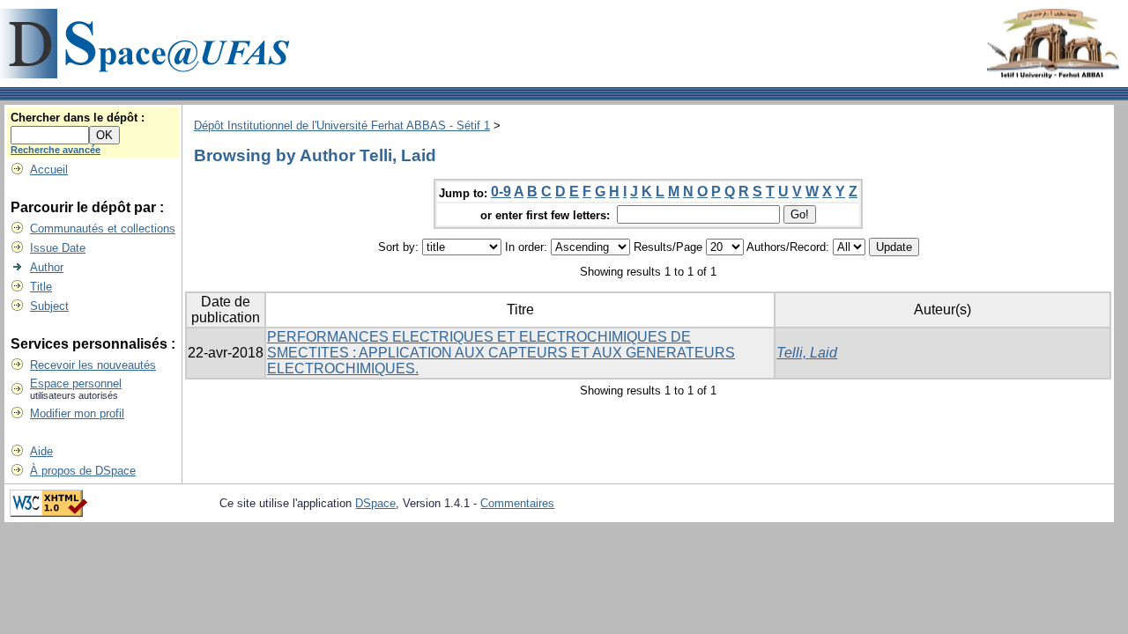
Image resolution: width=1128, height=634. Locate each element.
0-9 (501, 191)
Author (46, 267)
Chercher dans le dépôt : (78, 117)
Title (41, 286)
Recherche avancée (55, 149)
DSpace (375, 503)
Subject (49, 306)
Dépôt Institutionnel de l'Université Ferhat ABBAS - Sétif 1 (342, 125)
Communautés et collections (102, 228)
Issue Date (57, 247)
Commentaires (517, 503)
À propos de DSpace (83, 470)
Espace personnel (76, 383)
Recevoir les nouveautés (93, 365)
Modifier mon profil (77, 413)
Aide (41, 451)
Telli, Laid (806, 352)
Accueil (49, 169)
